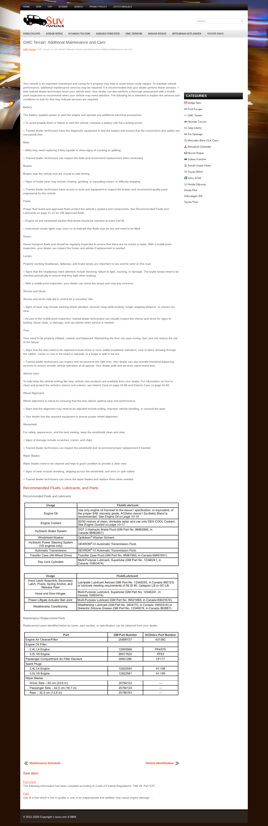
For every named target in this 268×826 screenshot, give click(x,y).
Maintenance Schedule (44, 763)
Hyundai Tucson (79, 33)
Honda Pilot (190, 190)
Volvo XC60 (194, 178)
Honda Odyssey (197, 184)
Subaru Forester (108, 33)
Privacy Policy (98, 6)
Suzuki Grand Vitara (199, 165)
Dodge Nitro (54, 33)
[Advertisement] (101, 66)
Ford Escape (31, 33)
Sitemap (63, 6)
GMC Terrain (134, 33)
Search (78, 6)
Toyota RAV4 (215, 33)
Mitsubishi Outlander (186, 33)
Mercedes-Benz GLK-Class (203, 140)
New (38, 6)
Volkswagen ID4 (193, 196)
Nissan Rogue (157, 33)
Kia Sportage (195, 134)
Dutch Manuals (122, 6)
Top (49, 6)
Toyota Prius (191, 202)
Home (26, 6)
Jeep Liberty (195, 128)
